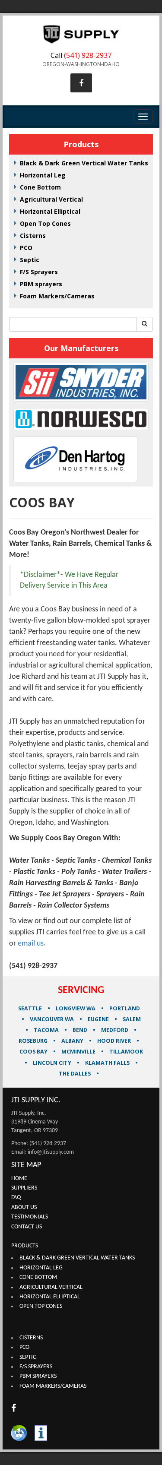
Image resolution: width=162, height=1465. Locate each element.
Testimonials (29, 1217)
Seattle (30, 1008)
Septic (29, 260)
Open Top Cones (45, 223)
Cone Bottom (40, 187)
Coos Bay (33, 1051)
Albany (73, 1040)
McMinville (79, 1051)
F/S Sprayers (39, 272)
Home (19, 1178)
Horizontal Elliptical (50, 211)
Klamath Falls (107, 1062)
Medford (115, 1030)
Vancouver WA (52, 1019)
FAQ (16, 1197)
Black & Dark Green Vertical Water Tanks (84, 163)
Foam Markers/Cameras (57, 296)
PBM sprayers (41, 284)
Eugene (98, 1019)
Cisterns (33, 235)
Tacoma (46, 1030)
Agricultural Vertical (51, 199)
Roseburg (34, 1040)
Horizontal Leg (43, 175)
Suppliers (24, 1188)
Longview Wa (75, 1008)
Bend (81, 1030)
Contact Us (26, 1227)
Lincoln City (52, 1062)
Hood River (114, 1040)
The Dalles (75, 1073)
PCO (26, 248)
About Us (24, 1207)
